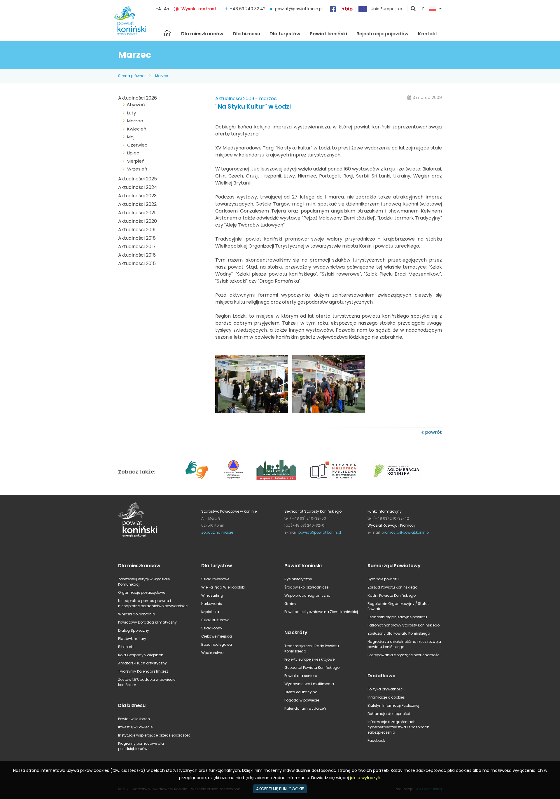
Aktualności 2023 (137, 195)
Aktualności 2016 (137, 255)
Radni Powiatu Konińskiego (392, 595)
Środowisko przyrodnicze (306, 587)
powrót (433, 432)
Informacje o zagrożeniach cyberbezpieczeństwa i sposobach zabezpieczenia (398, 727)
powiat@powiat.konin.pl (299, 9)
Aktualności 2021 (136, 212)
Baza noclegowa (216, 644)
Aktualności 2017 (137, 246)
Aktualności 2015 (137, 263)
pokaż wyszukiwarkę (413, 9)
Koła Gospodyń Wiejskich (140, 654)
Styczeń (136, 105)
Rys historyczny (298, 579)
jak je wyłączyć (365, 778)
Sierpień (136, 161)
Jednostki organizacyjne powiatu (397, 617)
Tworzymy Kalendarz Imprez (143, 671)
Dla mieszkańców (202, 33)
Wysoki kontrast (198, 9)
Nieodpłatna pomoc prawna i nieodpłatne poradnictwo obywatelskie (153, 603)
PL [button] (424, 9)
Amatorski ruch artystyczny (142, 663)
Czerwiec (137, 145)
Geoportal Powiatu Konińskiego (312, 667)
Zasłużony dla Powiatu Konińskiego (399, 633)
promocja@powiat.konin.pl (406, 532)
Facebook (376, 740)
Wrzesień (137, 169)
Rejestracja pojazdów (382, 33)
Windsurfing (212, 595)
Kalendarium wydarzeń (305, 708)
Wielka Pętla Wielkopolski (223, 587)
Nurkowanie (211, 603)
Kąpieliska (210, 611)
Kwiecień (136, 129)
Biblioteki (126, 646)
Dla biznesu (246, 33)
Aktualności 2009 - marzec (246, 98)
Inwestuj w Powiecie (135, 727)
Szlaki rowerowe (215, 579)
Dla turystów (285, 33)
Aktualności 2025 (137, 178)
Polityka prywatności (386, 689)
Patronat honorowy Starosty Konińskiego (404, 625)
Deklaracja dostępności (389, 713)
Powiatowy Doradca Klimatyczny (147, 622)
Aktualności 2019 (136, 229)
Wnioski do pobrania (136, 614)
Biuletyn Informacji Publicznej (393, 705)
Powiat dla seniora (300, 675)
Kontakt (427, 33)
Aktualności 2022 (137, 204)
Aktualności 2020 (137, 221)
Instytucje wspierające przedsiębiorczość (154, 735)
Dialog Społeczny (133, 630)
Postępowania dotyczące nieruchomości (404, 654)
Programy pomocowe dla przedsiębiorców (141, 746)
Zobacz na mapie (217, 532)
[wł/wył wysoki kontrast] (176, 9)
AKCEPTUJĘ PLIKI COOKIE (280, 789)
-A (158, 9)
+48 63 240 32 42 (248, 9)
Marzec (161, 75)
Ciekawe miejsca (216, 636)
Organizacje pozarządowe (141, 592)
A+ (166, 9)
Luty (131, 113)
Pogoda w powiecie (301, 700)
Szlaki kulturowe (215, 619)
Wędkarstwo (212, 652)
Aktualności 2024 (137, 187)
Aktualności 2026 (137, 98)
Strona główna (167, 33)
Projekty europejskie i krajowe (309, 659)
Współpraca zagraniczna (307, 595)
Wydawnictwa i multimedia (309, 683)
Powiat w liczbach (134, 718)
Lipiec (133, 153)
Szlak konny (211, 628)
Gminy (290, 603)
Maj (130, 137)
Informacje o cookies (386, 697)
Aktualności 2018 (137, 238)
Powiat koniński (328, 33)
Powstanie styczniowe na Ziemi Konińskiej (321, 611)
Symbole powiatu (383, 579)
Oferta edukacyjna (301, 692)
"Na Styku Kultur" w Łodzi (253, 107)
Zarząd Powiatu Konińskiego (392, 587)
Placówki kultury (132, 638)
